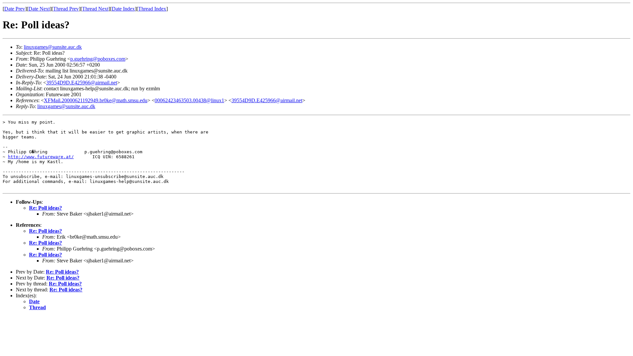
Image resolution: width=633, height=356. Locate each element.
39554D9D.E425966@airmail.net (81, 82)
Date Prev (14, 9)
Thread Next (95, 9)
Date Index (123, 9)
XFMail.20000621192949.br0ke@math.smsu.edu (95, 100)
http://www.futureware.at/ (41, 156)
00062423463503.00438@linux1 (189, 100)
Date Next (39, 9)
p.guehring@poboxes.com (97, 59)
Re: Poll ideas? (45, 208)
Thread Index (152, 9)
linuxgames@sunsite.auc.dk (53, 47)
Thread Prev (66, 9)
